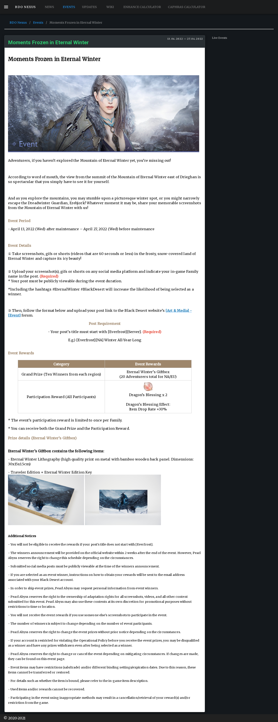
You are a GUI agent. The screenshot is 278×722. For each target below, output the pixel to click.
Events (38, 23)
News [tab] (49, 7)
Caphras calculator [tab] (186, 7)
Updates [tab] (89, 7)
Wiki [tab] (110, 7)
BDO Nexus (18, 23)
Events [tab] (69, 7)
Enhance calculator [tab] (142, 7)
